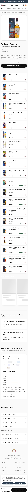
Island (4, 326)
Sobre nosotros (5, 465)
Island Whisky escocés (19, 12)
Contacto (4, 467)
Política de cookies (7, 480)
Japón (14, 8)
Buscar (3, 462)
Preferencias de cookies (20, 470)
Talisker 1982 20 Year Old (8, 438)
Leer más (24, 59)
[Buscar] (23, 5)
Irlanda (9, 8)
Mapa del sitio (5, 473)
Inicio (2, 12)
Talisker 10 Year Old (7, 414)
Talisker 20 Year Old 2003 (8, 442)
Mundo (24, 8)
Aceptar (20, 483)
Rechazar (8, 483)
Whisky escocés (9, 12)
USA (19, 8)
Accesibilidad (18, 467)
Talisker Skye (5, 426)
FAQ (3, 470)
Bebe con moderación (20, 473)
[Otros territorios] (26, 5)
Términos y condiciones (20, 465)
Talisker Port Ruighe (7, 422)
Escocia (3, 8)
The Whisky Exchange (13, 62)
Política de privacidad (20, 462)
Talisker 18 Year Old (7, 418)
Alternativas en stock (14, 65)
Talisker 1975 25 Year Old (8, 434)
